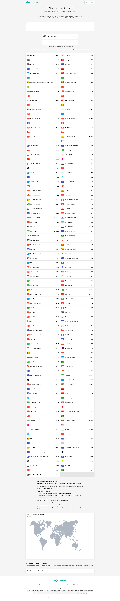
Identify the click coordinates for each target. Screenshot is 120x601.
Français (60, 590)
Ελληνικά (46, 590)
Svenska (64, 593)
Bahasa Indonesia (75, 590)
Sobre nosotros (53, 584)
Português (50, 593)
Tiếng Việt (74, 593)
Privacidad (46, 584)
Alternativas (69, 584)
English (51, 590)
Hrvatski (68, 590)
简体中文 (80, 593)
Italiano (81, 590)
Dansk (36, 590)
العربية (28, 590)
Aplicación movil (89, 2)
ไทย (67, 593)
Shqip (59, 593)
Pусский (55, 593)
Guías (74, 584)
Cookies (40, 584)
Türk (70, 593)
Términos (79, 584)
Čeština (32, 590)
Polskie (45, 593)
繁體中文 (85, 593)
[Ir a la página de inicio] (32, 2)
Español (55, 590)
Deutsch (41, 590)
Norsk (34, 593)
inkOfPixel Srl (57, 597)
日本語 (85, 590)
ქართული (90, 590)
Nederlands (40, 593)
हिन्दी (64, 590)
